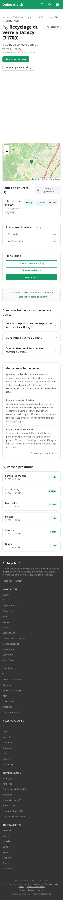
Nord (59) (7, 778)
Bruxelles (6, 841)
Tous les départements (13, 816)
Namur (5, 852)
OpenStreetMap (52, 179)
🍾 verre (31, 17)
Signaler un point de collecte (33, 296)
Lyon (4, 731)
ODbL (21, 886)
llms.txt (23, 890)
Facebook (7, 580)
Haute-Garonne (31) (12, 800)
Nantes (6, 758)
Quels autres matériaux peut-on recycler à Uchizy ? (25, 350)
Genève (6, 863)
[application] (31, 162)
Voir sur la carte (17, 59)
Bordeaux (7, 748)
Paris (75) (7, 783)
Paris (4, 726)
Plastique (6, 685)
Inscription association (13, 638)
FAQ (4, 616)
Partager (54, 26)
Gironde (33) (8, 805)
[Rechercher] (42, 5)
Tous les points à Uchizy (19, 67)
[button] (31, 162)
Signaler (6, 622)
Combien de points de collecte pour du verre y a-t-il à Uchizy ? (29, 325)
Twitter (18, 580)
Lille (4, 753)
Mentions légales (10, 643)
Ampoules (7, 706)
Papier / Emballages (12, 690)
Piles (4, 695)
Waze (42, 202)
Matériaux (18, 17)
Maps (31, 202)
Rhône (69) (7, 794)
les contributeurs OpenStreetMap (44, 884)
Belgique (6, 830)
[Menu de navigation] (57, 4)
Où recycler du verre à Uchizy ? (24, 337)
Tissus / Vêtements (11, 679)
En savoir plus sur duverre (44, 453)
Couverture (7, 654)
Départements (9, 605)
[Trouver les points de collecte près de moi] (49, 5)
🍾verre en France (31, 270)
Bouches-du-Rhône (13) (14, 789)
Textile (31, 234)
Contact (6, 627)
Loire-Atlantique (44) (12, 811)
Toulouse (7, 742)
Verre (10, 212)
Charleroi (6, 857)
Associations (8, 632)
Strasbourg (7, 764)
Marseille (6, 737)
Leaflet (35, 179)
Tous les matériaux (11, 712)
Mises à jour (8, 660)
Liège (5, 846)
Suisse (5, 835)
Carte (5, 600)
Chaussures (31, 241)
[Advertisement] (31, 106)
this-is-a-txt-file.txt (35, 890)
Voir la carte (31, 277)
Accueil (5, 17)
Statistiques (8, 649)
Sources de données (36, 886)
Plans (54, 202)
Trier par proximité (49, 190)
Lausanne (7, 868)
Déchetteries (8, 611)
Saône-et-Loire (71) (48, 17)
